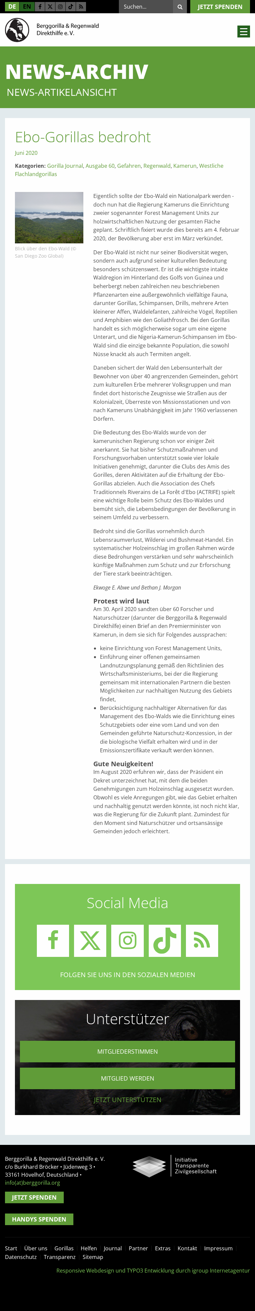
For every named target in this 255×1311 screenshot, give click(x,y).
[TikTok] (71, 6)
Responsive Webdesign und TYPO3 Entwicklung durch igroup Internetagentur (153, 1270)
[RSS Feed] (81, 6)
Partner (138, 1248)
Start (11, 1248)
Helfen (89, 1248)
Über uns (35, 1248)
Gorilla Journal (65, 165)
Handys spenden (39, 1219)
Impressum (218, 1248)
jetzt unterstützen (127, 1099)
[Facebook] (40, 6)
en (27, 6)
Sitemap (93, 1257)
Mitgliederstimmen (127, 1051)
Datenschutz (21, 1257)
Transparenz (60, 1257)
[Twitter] (50, 6)
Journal (113, 1248)
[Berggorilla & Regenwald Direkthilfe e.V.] (52, 29)
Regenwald (157, 165)
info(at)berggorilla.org (32, 1182)
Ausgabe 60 (100, 165)
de (12, 6)
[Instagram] (60, 6)
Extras (163, 1248)
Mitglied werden (127, 1078)
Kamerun (185, 165)
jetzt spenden (220, 7)
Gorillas (64, 1248)
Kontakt (187, 1248)
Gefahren (129, 165)
